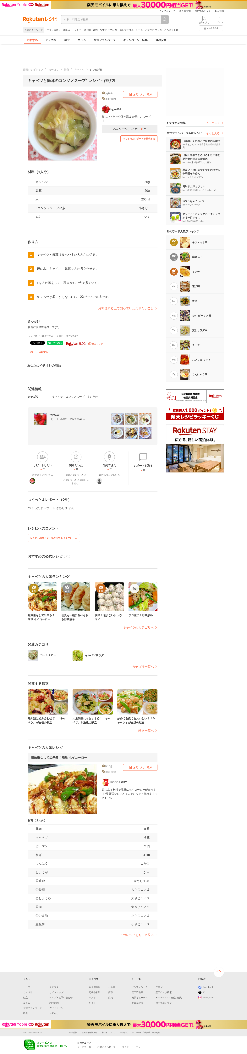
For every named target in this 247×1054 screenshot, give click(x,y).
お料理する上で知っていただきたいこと (126, 308)
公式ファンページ (104, 40)
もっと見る (213, 122)
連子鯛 (87, 30)
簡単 (110, 992)
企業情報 (73, 1032)
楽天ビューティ (140, 997)
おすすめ (32, 40)
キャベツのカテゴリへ (138, 627)
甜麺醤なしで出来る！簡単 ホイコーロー (59, 757)
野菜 (66, 69)
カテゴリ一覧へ (143, 666)
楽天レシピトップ (33, 69)
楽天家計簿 (185, 11)
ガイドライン (56, 1008)
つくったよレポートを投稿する (139, 138)
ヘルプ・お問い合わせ (61, 997)
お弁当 (111, 987)
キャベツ (79, 69)
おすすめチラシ (203, 11)
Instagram (208, 997)
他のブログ (97, 343)
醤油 (95, 30)
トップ (26, 987)
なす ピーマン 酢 (108, 30)
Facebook (208, 987)
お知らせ (54, 1013)
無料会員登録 (212, 28)
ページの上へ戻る (219, 972)
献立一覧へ (146, 730)
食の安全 (161, 40)
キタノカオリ (54, 30)
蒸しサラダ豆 (127, 30)
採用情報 (124, 1032)
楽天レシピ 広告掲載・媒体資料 (146, 1032)
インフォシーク (167, 11)
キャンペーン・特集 (135, 40)
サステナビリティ (131, 1047)
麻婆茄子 (67, 30)
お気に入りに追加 (142, 94)
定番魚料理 (95, 992)
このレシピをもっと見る (137, 935)
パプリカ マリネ (153, 30)
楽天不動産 (137, 992)
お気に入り (204, 22)
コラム (82, 40)
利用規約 (54, 1002)
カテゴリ (51, 40)
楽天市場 (219, 11)
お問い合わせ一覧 (106, 1047)
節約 (110, 997)
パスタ (92, 997)
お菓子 (92, 1002)
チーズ (139, 30)
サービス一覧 (84, 1047)
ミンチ (77, 30)
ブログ (159, 987)
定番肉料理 (95, 987)
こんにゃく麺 (171, 30)
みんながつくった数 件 (129, 129)
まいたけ (92, 396)
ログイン (218, 22)
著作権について (108, 1032)
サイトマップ (56, 992)
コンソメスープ (75, 396)
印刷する (43, 352)
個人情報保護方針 (89, 1032)
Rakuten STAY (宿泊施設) (169, 997)
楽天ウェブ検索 (164, 992)
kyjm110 (54, 414)
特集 (25, 1013)
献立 (67, 40)
